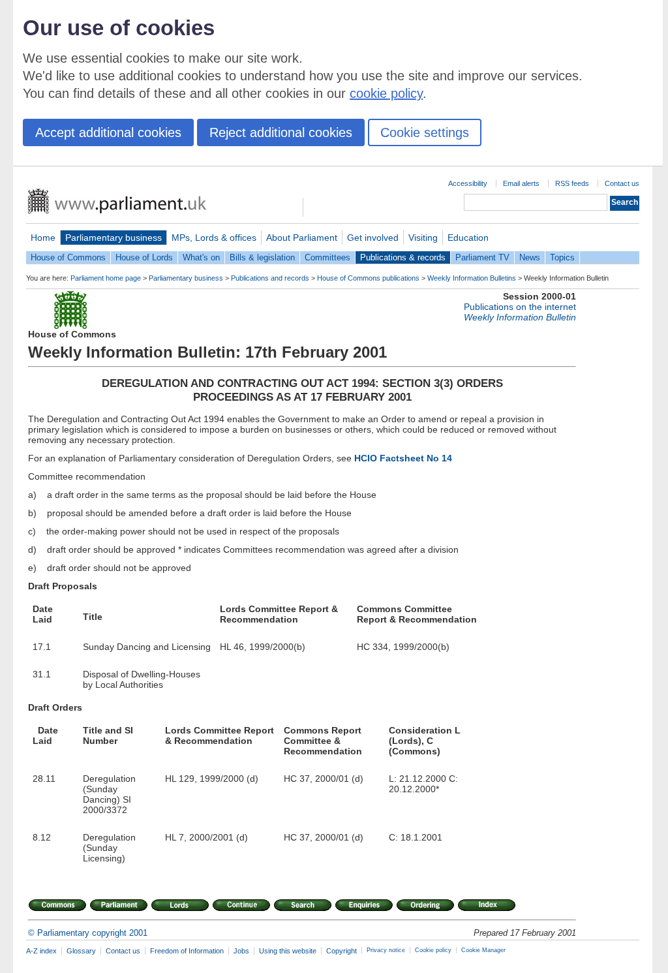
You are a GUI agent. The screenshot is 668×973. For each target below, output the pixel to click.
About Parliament (301, 237)
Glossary (81, 951)
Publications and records (270, 278)
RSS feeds (572, 183)
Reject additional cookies (280, 132)
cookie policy (386, 93)
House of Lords (144, 257)
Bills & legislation (262, 257)
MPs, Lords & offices (214, 237)
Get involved (373, 237)
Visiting (423, 237)
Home (43, 237)
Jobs (241, 951)
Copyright (341, 951)
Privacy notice (386, 950)
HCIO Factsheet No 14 (403, 458)
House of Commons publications (368, 278)
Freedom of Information (187, 951)
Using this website (287, 951)
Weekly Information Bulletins (471, 278)
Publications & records (403, 257)
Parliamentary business (113, 237)
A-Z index (41, 951)
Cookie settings (424, 132)
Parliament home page (105, 278)
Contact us (622, 183)
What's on (201, 257)
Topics (562, 257)
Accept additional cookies (108, 132)
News (529, 257)
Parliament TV (482, 257)
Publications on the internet (520, 306)
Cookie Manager (483, 950)
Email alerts (521, 183)
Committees (327, 257)
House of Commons (68, 257)
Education (468, 237)
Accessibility (467, 183)
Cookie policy (433, 950)
